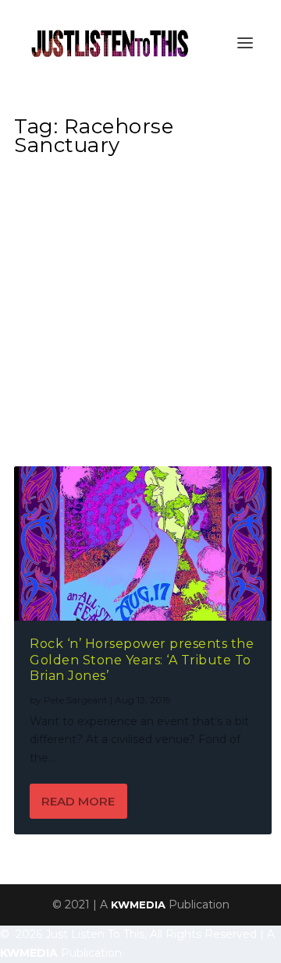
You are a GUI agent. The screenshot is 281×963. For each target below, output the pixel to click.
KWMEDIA (138, 904)
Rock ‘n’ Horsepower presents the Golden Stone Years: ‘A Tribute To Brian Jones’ (142, 660)
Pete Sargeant (76, 700)
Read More (78, 801)
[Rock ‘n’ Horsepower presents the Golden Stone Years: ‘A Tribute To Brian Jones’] (143, 543)
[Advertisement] (140, 315)
